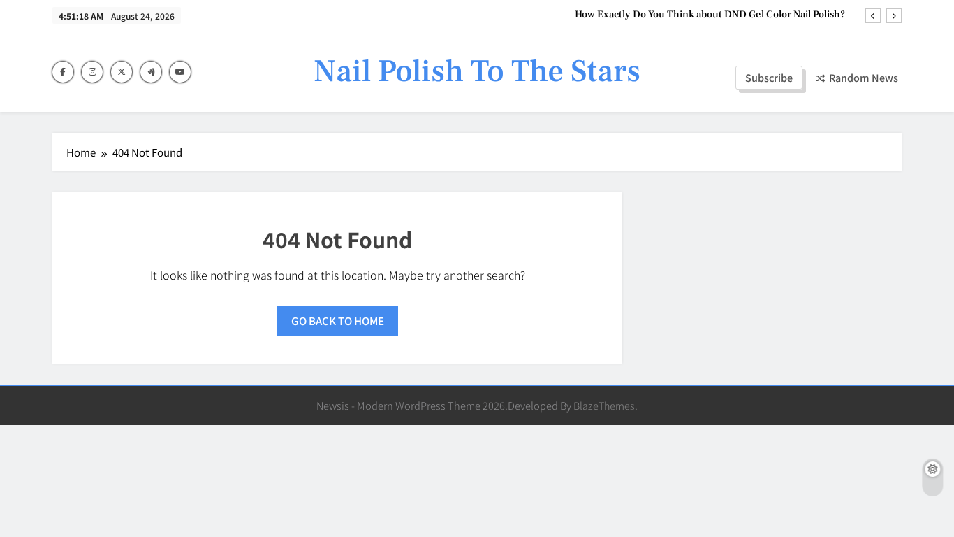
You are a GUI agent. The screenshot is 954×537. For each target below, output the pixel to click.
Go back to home (337, 320)
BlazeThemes (604, 405)
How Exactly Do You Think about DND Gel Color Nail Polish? (710, 14)
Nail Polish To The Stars (477, 71)
